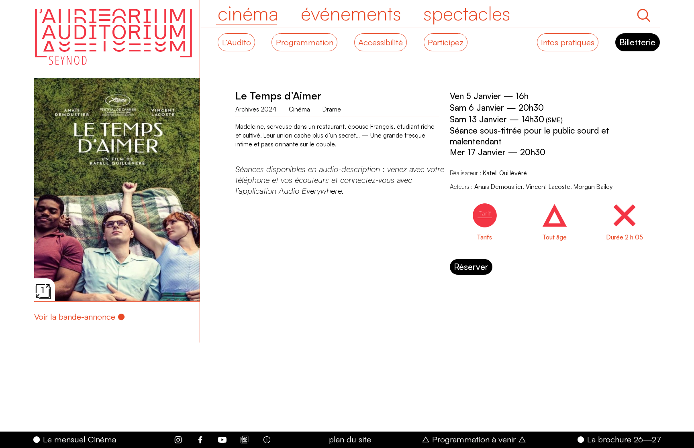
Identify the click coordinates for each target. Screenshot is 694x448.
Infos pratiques (567, 42)
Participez (445, 42)
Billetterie (637, 42)
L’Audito (236, 42)
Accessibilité (380, 42)
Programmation (304, 42)
